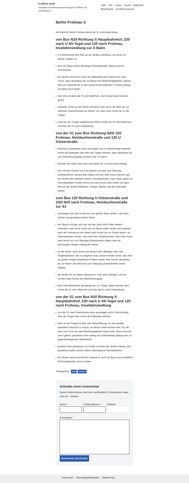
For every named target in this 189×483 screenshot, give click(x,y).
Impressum (67, 477)
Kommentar (66, 417)
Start (103, 5)
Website (111, 404)
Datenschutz (108, 477)
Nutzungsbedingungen (87, 477)
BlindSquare (107, 9)
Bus (74, 372)
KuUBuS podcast (125, 9)
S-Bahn (82, 372)
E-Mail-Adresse (92, 404)
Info (111, 5)
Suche (127, 5)
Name (63, 404)
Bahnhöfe (139, 5)
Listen (118, 5)
